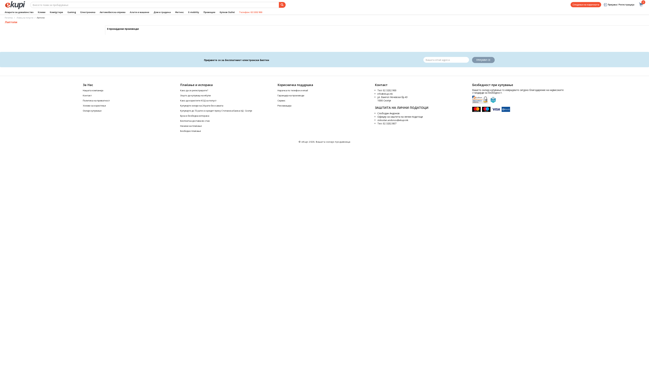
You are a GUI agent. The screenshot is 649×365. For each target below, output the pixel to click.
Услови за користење (94, 105)
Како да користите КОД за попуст (198, 100)
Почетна (9, 17)
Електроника (87, 12)
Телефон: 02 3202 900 (250, 12)
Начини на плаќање (191, 125)
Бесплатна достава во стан (195, 120)
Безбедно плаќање (190, 130)
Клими (41, 12)
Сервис (281, 100)
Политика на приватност (96, 100)
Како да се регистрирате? (194, 90)
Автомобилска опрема (112, 12)
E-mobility (193, 12)
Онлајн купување (92, 110)
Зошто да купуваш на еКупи (195, 95)
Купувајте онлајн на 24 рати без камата (201, 105)
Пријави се (483, 60)
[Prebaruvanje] (282, 5)
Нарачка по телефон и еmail (293, 90)
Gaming (71, 12)
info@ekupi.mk (385, 93)
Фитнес (179, 12)
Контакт (87, 95)
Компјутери (56, 12)
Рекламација (284, 105)
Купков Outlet (227, 12)
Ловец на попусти (25, 17)
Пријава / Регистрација (621, 4)
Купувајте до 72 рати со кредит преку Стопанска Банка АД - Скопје (216, 110)
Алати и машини (139, 12)
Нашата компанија (93, 90)
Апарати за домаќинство (19, 12)
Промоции (209, 12)
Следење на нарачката (586, 4)
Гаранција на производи (291, 95)
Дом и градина (162, 12)
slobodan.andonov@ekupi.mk (392, 120)
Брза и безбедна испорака (194, 115)
